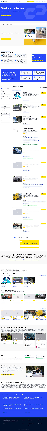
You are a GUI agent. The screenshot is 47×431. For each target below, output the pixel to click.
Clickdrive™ (21, 429)
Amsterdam (23, 420)
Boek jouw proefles (29, 1)
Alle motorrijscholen (43, 308)
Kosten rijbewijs (30, 420)
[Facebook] (3, 423)
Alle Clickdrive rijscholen (42, 275)
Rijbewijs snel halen (31, 423)
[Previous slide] (1, 299)
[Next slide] (46, 299)
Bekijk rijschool (43, 93)
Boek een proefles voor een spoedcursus (7, 374)
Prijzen (15, 1)
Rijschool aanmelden (37, 1)
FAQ (17, 1)
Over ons (20, 1)
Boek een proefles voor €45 (36, 60)
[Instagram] (4, 423)
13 (19, 237)
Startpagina (3, 24)
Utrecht (23, 423)
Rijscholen (11, 1)
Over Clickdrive (40, 423)
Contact (23, 1)
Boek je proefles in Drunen (5, 15)
